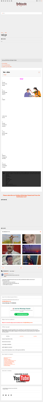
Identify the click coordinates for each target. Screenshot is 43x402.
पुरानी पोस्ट (39, 267)
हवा (3, 241)
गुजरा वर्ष (4, 262)
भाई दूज (5, 74)
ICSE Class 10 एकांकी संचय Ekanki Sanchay (10, 360)
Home (2, 32)
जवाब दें (5, 276)
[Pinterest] (7, 1)
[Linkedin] (11, 1)
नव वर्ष (24, 252)
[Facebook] (3, 1)
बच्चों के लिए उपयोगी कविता (7, 365)
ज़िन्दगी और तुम (25, 262)
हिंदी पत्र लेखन (6, 358)
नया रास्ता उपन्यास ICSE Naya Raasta (9, 361)
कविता (6, 32)
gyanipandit (6, 273)
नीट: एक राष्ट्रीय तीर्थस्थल (6, 65)
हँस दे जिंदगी (25, 241)
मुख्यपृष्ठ (21, 267)
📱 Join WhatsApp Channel (21, 314)
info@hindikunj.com (6, 301)
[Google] (9, 1)
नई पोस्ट (3, 267)
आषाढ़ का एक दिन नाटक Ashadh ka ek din (9, 364)
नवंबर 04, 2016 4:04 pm (11, 273)
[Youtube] (1, 1)
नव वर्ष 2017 (5, 252)
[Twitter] (5, 1)
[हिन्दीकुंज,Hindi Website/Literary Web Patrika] (21, 6)
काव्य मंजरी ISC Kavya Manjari (8, 362)
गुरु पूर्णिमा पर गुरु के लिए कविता (6, 66)
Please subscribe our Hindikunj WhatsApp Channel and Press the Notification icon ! (21, 196)
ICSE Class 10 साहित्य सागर (7, 359)
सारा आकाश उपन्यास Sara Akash (8, 363)
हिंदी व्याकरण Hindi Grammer (8, 357)
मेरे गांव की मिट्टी (4, 63)
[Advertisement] (21, 9)
